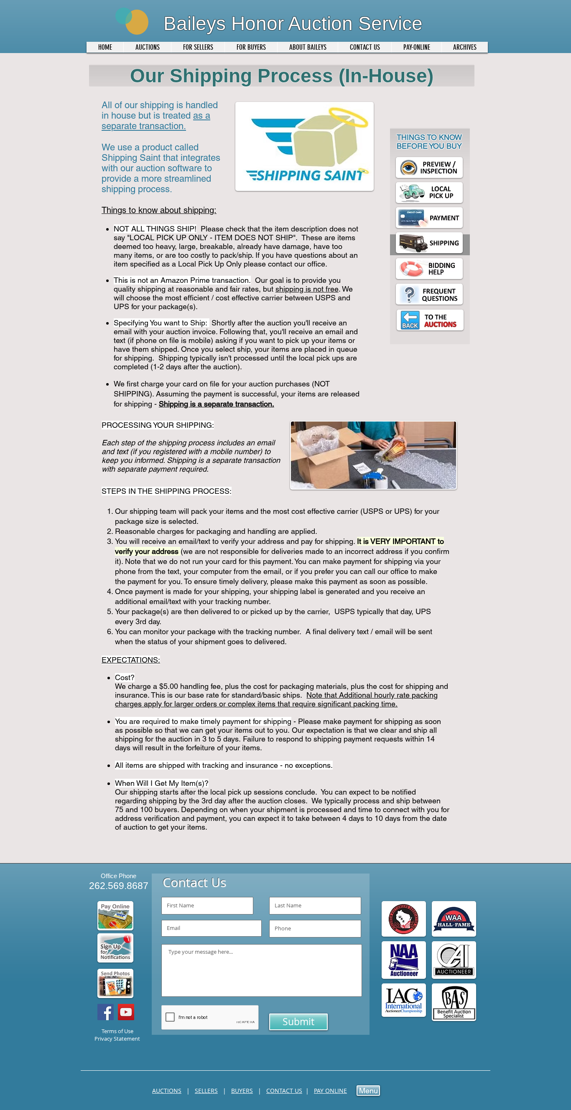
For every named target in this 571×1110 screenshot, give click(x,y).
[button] (197, 47)
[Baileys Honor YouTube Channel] (126, 1012)
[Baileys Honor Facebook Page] (105, 1012)
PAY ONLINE (330, 1091)
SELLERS (206, 1091)
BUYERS (242, 1091)
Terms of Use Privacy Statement (117, 1034)
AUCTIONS (166, 1091)
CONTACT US (284, 1091)
